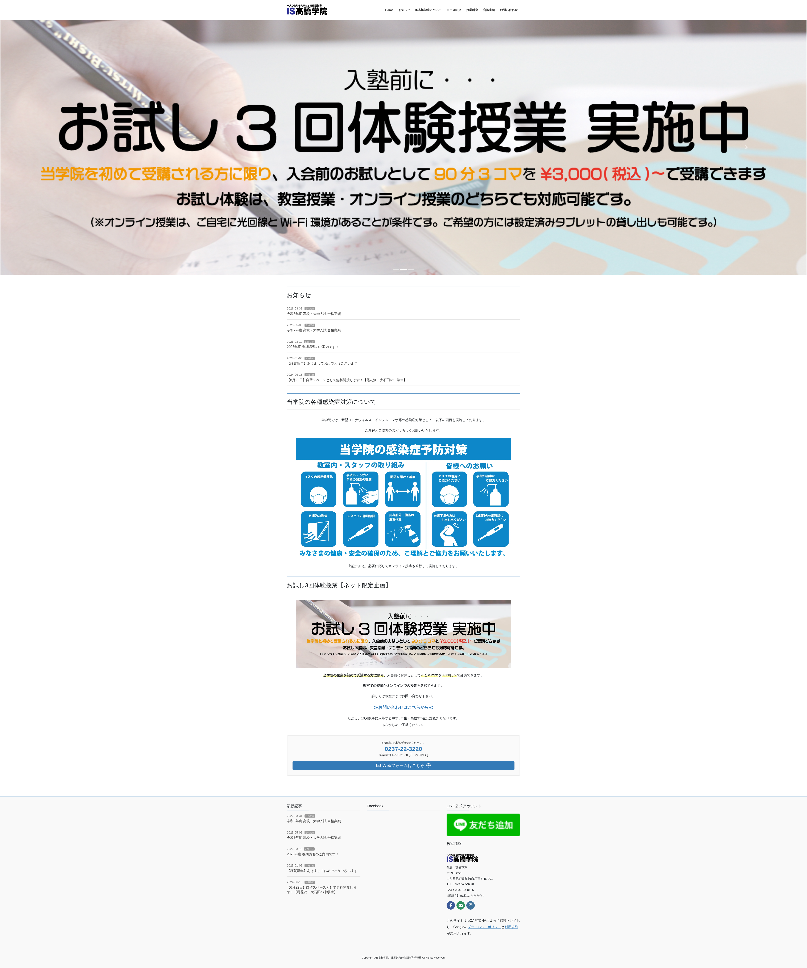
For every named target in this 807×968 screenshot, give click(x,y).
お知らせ (309, 342)
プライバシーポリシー (484, 927)
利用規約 (511, 927)
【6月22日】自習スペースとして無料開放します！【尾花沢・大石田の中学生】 (347, 380)
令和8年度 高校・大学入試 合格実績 (314, 314)
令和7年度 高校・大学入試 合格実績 (314, 330)
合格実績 (310, 308)
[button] (60, 147)
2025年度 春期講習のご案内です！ (313, 347)
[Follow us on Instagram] (470, 905)
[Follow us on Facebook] (451, 905)
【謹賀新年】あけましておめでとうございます (322, 363)
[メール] (460, 905)
